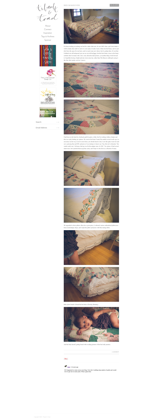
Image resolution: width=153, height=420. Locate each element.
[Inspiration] (48, 33)
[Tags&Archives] (48, 36)
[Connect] (48, 29)
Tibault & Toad (47, 12)
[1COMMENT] (115, 352)
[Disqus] (91, 386)
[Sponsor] (48, 40)
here (95, 53)
